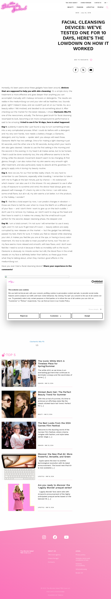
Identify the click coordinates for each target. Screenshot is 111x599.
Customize (54, 316)
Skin (77, 13)
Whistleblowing (81, 569)
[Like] (75, 70)
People (100, 7)
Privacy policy (80, 555)
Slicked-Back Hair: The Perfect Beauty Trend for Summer (54, 393)
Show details (93, 309)
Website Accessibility (80, 564)
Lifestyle (90, 7)
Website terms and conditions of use (83, 559)
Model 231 (79, 573)
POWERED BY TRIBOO (55, 595)
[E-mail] (91, 70)
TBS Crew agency (71, 2)
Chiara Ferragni (86, 2)
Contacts (97, 2)
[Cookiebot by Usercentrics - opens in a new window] (93, 282)
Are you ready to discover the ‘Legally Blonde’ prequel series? (55, 486)
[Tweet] (83, 70)
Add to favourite (81, 60)
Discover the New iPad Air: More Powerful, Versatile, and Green (55, 455)
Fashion (80, 7)
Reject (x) (23, 316)
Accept (87, 316)
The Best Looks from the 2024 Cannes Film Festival (54, 424)
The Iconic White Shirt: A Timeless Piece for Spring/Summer (51, 363)
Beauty (70, 7)
